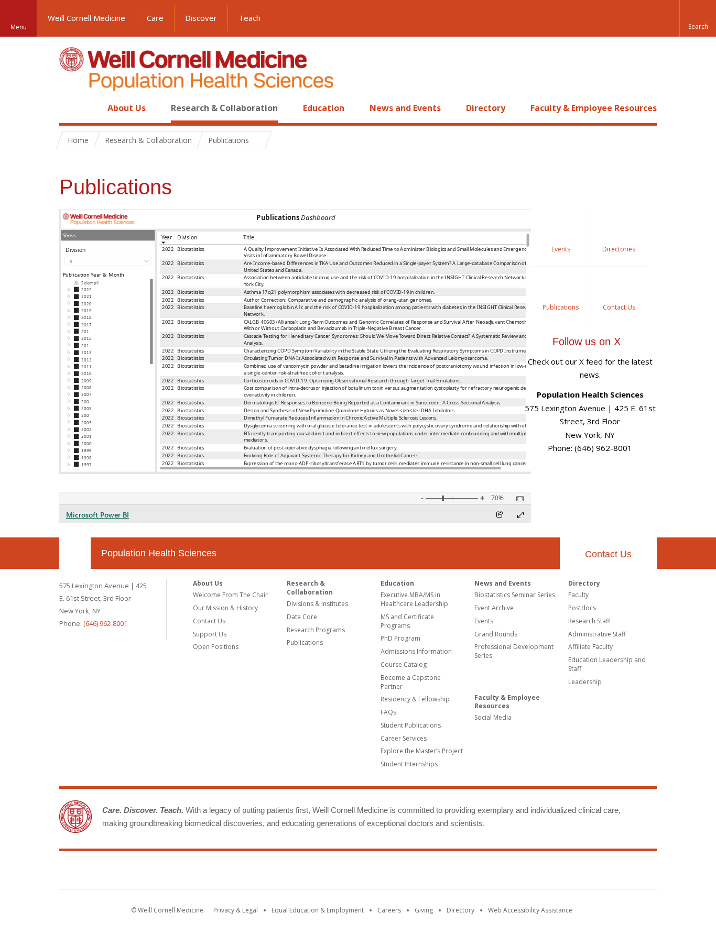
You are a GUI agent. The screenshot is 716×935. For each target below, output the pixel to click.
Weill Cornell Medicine (86, 18)
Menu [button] (18, 27)
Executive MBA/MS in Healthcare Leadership (414, 599)
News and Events (405, 108)
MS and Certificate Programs (407, 621)
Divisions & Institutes (317, 603)
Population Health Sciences (158, 553)
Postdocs (582, 607)
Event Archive (494, 607)
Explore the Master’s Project (422, 750)
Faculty (578, 594)
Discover (201, 18)
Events (483, 621)
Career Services (404, 738)
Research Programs (316, 629)
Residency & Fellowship (415, 699)
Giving (424, 910)
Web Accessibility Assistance (530, 910)
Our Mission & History (225, 607)
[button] (697, 18)
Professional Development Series (514, 651)
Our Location (75, 553)
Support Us (209, 634)
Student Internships (409, 764)
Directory (485, 108)
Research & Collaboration (224, 108)
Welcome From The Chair (230, 594)
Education (323, 108)
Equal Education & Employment (318, 910)
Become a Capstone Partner (411, 682)
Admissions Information (416, 651)
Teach (249, 18)
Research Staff (589, 621)
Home (70, 108)
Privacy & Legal (235, 910)
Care (155, 18)
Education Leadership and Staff (607, 664)
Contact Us (608, 554)
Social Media (493, 717)
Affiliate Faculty (590, 646)
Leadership (585, 681)
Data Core (302, 616)
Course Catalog (404, 664)
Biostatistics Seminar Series (514, 594)
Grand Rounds (495, 634)
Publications (305, 642)
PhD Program (400, 638)
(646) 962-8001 (105, 623)
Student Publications (411, 725)
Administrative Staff (597, 634)
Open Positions (215, 646)
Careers (389, 910)
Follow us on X (586, 341)
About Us (126, 108)
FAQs (388, 712)
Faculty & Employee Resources (593, 108)
